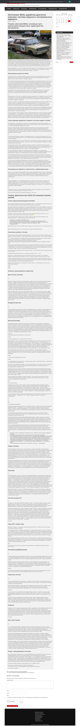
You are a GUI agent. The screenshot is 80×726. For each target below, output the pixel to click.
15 (68, 19)
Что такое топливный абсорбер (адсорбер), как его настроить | (20, 672)
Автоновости (24, 8)
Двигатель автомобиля (14, 668)
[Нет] (78, 1)
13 (63, 19)
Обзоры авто (16, 8)
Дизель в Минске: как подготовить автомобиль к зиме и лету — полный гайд (64, 35)
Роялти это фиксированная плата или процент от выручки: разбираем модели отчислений (64, 46)
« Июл (57, 26)
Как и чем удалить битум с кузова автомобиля (17, 671)
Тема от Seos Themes (46, 724)
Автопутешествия (63, 8)
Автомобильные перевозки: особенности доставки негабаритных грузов (64, 49)
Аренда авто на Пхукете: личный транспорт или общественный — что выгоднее (64, 39)
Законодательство (53, 8)
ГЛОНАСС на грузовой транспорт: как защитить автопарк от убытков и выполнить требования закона (64, 53)
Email (8, 693)
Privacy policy (65, 1)
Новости (9, 8)
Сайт (8, 695)
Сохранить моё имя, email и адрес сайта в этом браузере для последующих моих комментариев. (28, 697)
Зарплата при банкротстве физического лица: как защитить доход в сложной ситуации (64, 42)
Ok (69, 1)
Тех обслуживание (42, 8)
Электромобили (32, 8)
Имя (8, 690)
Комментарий (10, 680)
